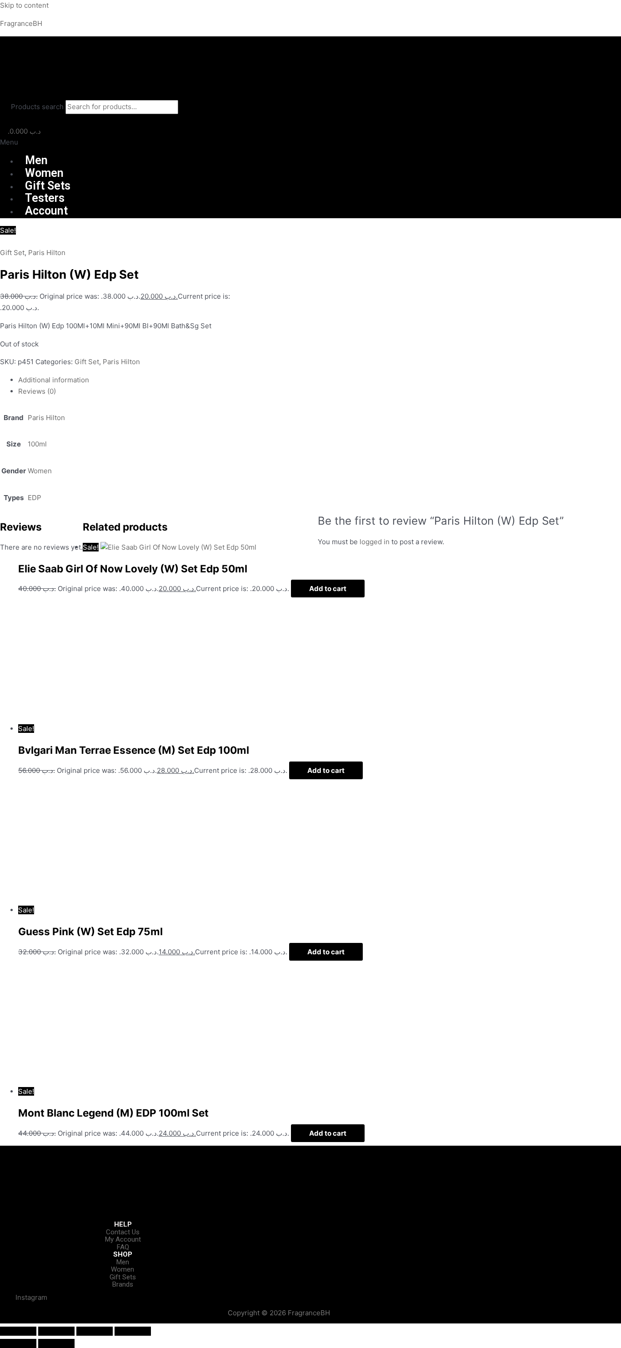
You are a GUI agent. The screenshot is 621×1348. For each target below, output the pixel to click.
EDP (34, 497)
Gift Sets (47, 185)
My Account (123, 1239)
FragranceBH (21, 23)
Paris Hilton (46, 252)
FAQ (123, 1247)
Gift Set (12, 252)
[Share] (94, 1331)
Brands (122, 1284)
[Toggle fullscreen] (56, 1331)
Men (36, 160)
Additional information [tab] (53, 380)
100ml (37, 444)
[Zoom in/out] (18, 1331)
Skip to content (24, 5)
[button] (310, 142)
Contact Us (123, 1232)
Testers (45, 198)
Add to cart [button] (327, 588)
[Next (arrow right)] (56, 1343)
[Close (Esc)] (133, 1331)
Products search (38, 106)
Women (44, 173)
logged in (375, 541)
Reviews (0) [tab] (37, 391)
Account (46, 210)
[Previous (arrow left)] (18, 1343)
